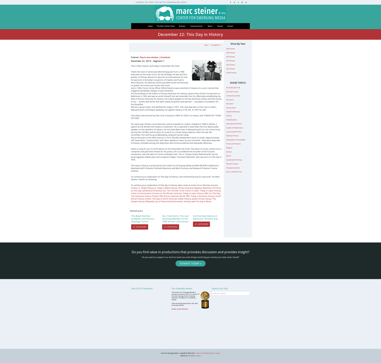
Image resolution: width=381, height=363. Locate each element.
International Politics (234, 124)
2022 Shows (230, 65)
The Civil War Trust (175, 190)
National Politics (232, 136)
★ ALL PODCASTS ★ (234, 172)
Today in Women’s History (202, 196)
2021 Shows (230, 69)
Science (229, 152)
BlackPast (207, 188)
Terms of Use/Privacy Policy (205, 353)
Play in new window (149, 57)
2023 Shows (230, 61)
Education (229, 104)
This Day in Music (203, 201)
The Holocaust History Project (144, 196)
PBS (188, 196)
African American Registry (190, 188)
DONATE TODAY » (190, 263)
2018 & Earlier (231, 73)
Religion (229, 148)
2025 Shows (230, 53)
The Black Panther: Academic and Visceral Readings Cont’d (142, 218)
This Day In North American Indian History (171, 198)
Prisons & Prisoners (233, 144)
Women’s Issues (232, 164)
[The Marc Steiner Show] (190, 14)
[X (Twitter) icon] (234, 2)
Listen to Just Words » (180, 309)
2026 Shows (230, 49)
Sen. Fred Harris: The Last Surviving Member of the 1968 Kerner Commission (175, 218)
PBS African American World (172, 196)
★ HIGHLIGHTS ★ (233, 88)
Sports (228, 156)
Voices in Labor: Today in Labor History (203, 190)
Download (165, 57)
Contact (217, 353)
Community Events (233, 96)
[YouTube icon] (238, 2)
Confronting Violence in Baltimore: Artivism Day (205, 217)
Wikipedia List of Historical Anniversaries (164, 201)
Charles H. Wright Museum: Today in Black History (154, 188)
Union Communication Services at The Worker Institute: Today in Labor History (167, 193)
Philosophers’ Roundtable (235, 140)
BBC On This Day (212, 193)
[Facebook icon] (230, 2)
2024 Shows (230, 57)
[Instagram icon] (242, 2)
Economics (230, 100)
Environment (231, 108)
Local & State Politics (234, 132)
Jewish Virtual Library (201, 198)
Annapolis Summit (233, 168)
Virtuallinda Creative (194, 356)
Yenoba (187, 201)
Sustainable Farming (234, 160)
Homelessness (231, 120)
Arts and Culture (232, 92)
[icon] (246, 2)
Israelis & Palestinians (234, 128)
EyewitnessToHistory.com (154, 190)
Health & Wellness (233, 112)
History (229, 116)
